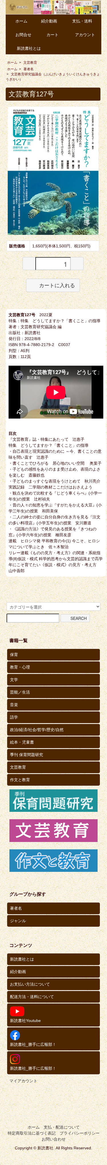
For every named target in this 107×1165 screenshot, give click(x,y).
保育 (14, 654)
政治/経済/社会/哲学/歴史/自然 (37, 729)
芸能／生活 (20, 692)
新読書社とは (29, 48)
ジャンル (18, 920)
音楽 (14, 704)
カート (52, 34)
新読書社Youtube (25, 1020)
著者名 (28, 69)
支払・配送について (62, 1127)
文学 (14, 679)
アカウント (85, 34)
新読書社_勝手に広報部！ (33, 1044)
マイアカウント (23, 1081)
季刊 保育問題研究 (26, 754)
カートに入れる (57, 285)
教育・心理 (20, 667)
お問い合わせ (54, 1139)
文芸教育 (30, 63)
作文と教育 (20, 779)
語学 (14, 717)
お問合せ (23, 34)
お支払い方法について (30, 984)
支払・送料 (82, 21)
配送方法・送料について (32, 996)
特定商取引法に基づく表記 (32, 1133)
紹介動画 (49, 21)
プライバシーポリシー (80, 1133)
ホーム (21, 21)
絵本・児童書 (22, 742)
